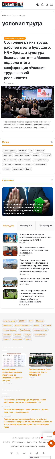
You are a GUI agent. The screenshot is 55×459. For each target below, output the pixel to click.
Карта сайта (32, 442)
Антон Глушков (9, 151)
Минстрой (7, 155)
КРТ (31, 151)
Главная (7, 15)
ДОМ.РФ (22, 151)
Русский (35, 457)
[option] (27, 201)
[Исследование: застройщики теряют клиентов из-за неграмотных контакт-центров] (14, 360)
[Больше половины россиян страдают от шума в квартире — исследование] (10, 251)
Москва (36, 155)
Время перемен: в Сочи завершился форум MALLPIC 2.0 (39, 372)
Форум (42, 446)
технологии (17, 169)
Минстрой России (22, 155)
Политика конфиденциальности (23, 446)
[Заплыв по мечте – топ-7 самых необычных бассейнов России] (10, 282)
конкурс (28, 164)
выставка (7, 164)
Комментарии (45, 225)
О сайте (6, 442)
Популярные (26, 225)
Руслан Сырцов (10, 160)
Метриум (40, 151)
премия (6, 169)
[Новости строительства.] (12, 4)
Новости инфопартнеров (14, 38)
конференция (40, 164)
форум (28, 169)
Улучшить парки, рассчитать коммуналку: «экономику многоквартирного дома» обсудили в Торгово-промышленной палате (32, 296)
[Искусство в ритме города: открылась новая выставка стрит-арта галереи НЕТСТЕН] (10, 238)
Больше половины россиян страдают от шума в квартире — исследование (34, 250)
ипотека (18, 164)
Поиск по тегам (45, 442)
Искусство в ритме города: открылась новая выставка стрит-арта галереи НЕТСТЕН (35, 237)
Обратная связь (18, 442)
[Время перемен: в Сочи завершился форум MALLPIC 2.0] (41, 360)
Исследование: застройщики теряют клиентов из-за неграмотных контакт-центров (12, 375)
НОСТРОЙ (47, 155)
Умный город (25, 160)
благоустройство (40, 160)
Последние (8, 225)
